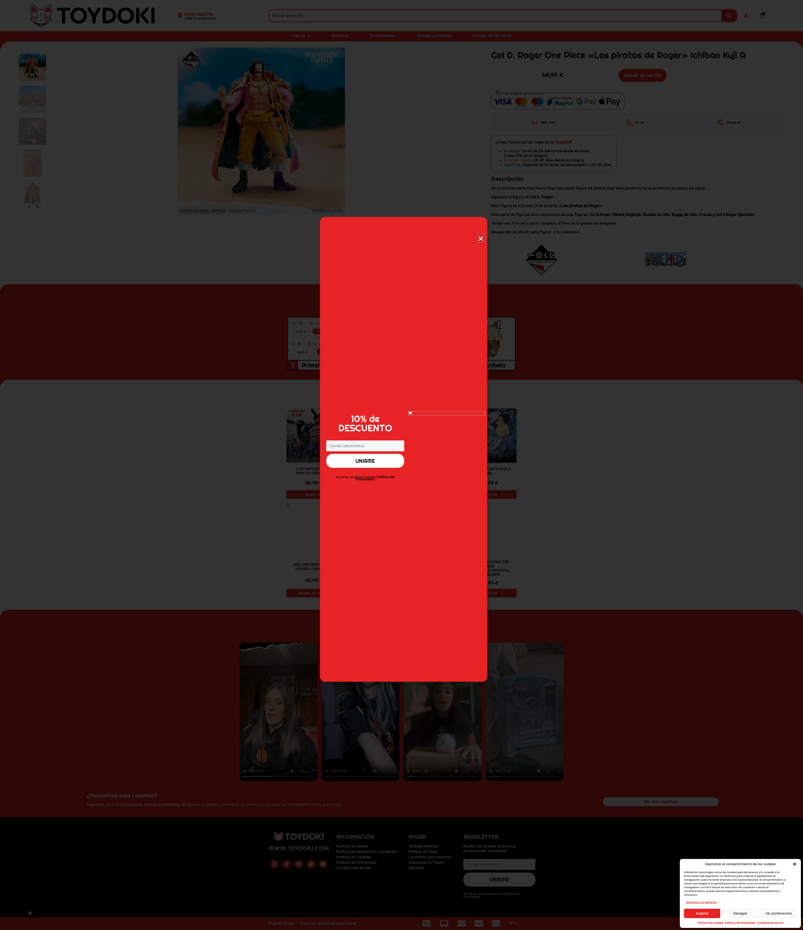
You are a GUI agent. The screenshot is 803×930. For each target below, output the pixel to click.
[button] (795, 864)
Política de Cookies (710, 922)
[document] (401, 465)
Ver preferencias (778, 913)
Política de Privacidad (740, 922)
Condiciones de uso (770, 922)
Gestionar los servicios (701, 902)
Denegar (740, 913)
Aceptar (702, 913)
